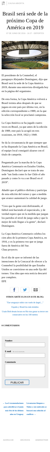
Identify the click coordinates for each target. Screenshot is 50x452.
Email (35, 289)
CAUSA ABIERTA (16, 3)
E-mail (15, 351)
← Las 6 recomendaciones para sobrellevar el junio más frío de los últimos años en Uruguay (13, 408)
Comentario (10, 362)
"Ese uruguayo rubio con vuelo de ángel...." (25, 302)
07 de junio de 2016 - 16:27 (19, 33)
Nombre (8, 341)
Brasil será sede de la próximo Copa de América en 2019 (25, 20)
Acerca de (8, 440)
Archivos (25, 440)
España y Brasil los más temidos (25, 307)
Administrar (41, 440)
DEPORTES (39, 33)
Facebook (14, 289)
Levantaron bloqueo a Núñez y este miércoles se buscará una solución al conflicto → (37, 408)
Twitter (25, 289)
